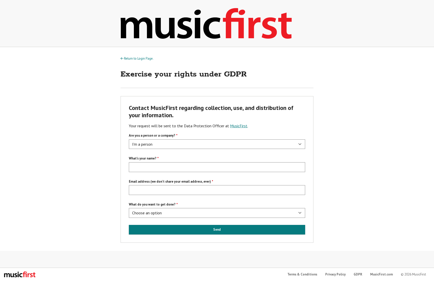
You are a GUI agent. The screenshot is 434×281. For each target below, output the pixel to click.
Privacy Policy (335, 274)
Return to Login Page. (138, 58)
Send (217, 229)
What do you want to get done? (152, 204)
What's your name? (142, 158)
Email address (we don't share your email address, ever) (170, 181)
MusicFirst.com (381, 274)
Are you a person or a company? (152, 135)
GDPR (358, 274)
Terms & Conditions (302, 274)
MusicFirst (238, 125)
